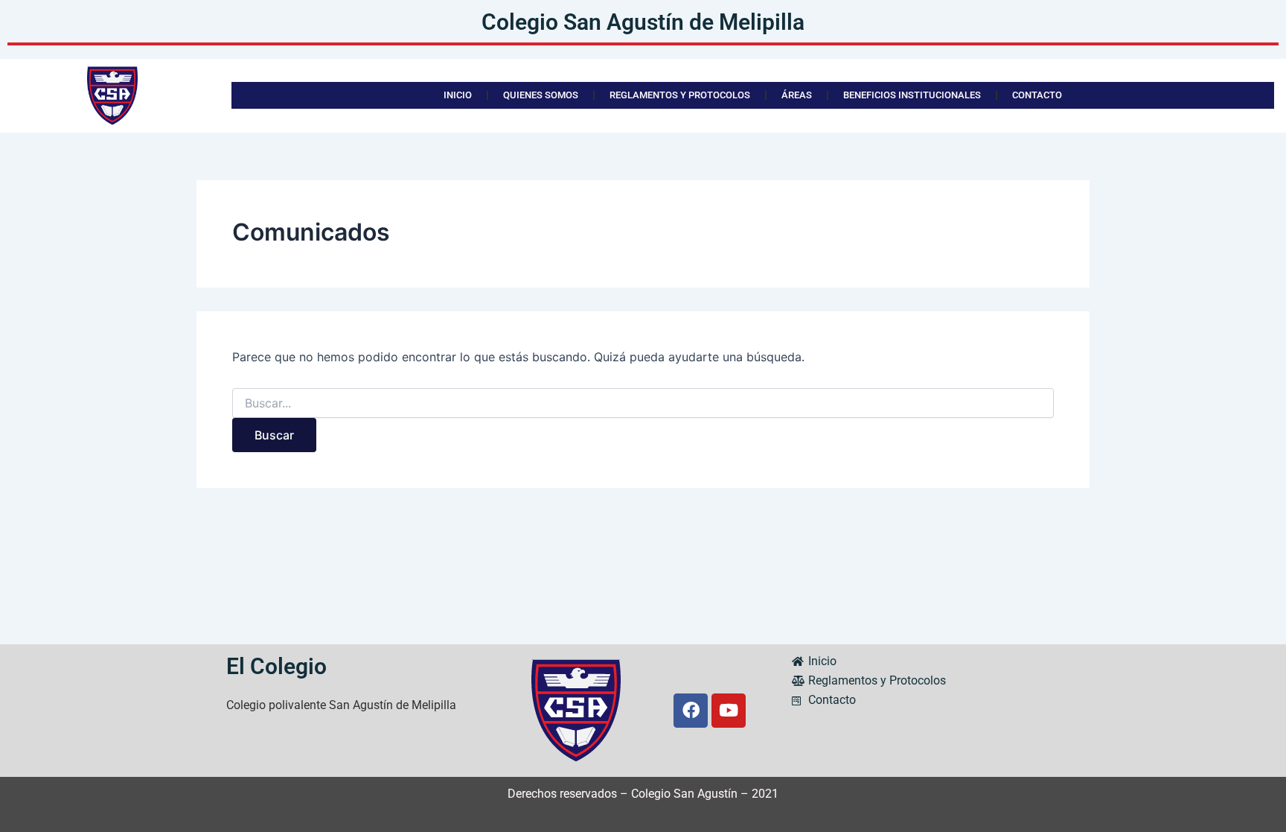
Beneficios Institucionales (912, 95)
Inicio (458, 95)
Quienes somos (540, 95)
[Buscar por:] (643, 403)
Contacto (1037, 95)
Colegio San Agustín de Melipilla (643, 22)
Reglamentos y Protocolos (680, 95)
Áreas (796, 95)
